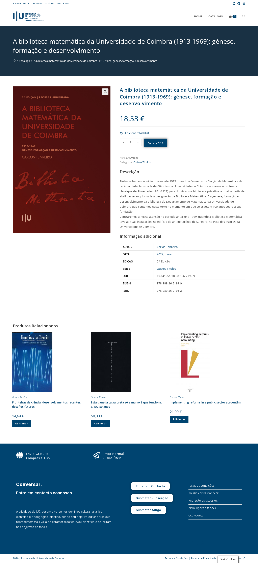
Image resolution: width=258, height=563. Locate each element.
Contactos (63, 3)
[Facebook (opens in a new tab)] (238, 3)
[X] (202, 543)
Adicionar (155, 142)
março (169, 254)
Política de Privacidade (203, 493)
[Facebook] (191, 543)
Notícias (49, 3)
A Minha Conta (21, 3)
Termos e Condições (201, 485)
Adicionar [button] (21, 423)
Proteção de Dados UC (202, 500)
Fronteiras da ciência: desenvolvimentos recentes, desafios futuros (46, 404)
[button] (105, 91)
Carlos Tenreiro (167, 247)
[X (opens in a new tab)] (234, 3)
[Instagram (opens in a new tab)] (243, 3)
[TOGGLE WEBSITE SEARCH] (243, 16)
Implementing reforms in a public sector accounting (205, 402)
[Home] (14, 61)
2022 (160, 254)
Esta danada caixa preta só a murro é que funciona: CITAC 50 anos (126, 404)
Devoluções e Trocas (202, 508)
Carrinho (37, 3)
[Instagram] (197, 543)
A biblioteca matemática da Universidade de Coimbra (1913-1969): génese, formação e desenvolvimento (95, 61)
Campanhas (195, 515)
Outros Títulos (142, 162)
